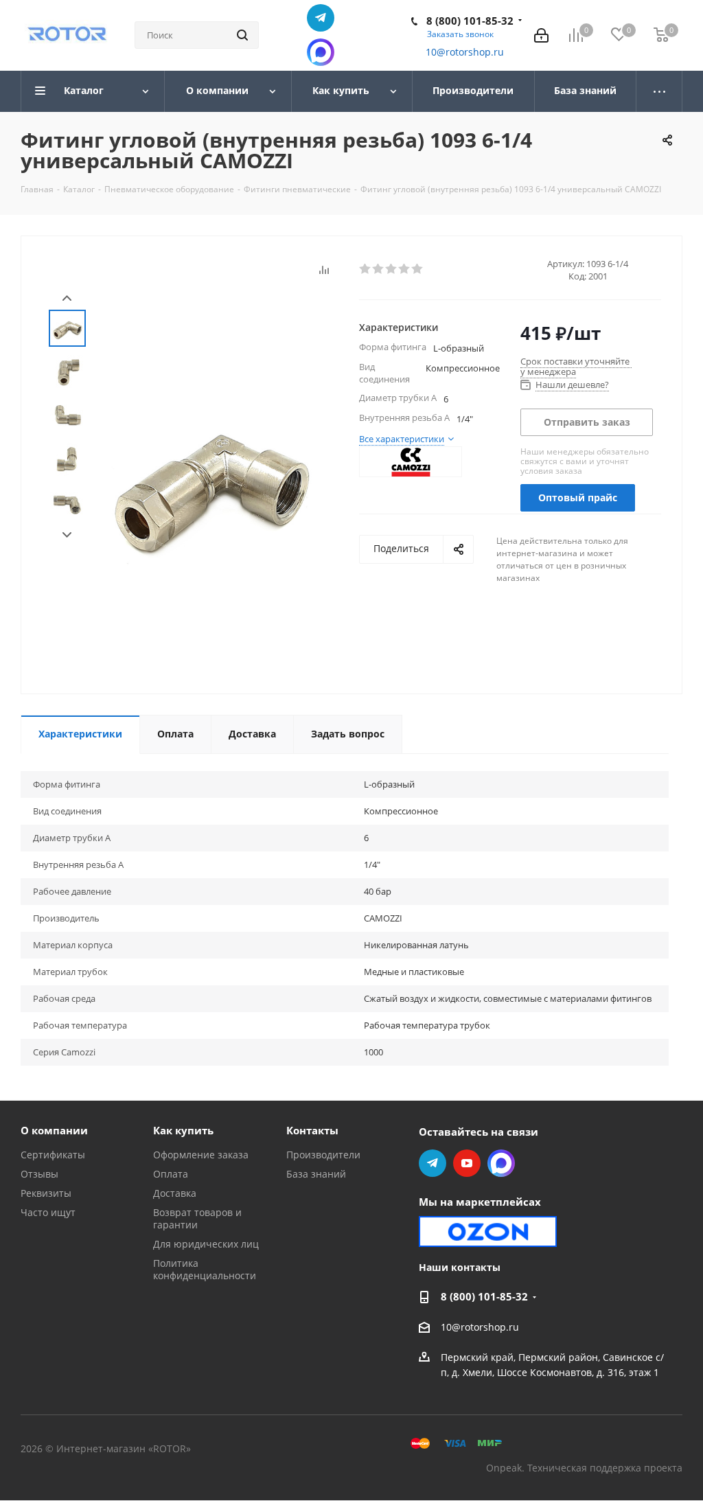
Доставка (174, 1193)
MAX (320, 52)
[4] (404, 269)
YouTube (467, 1163)
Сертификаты (53, 1154)
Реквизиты (46, 1193)
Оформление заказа (201, 1154)
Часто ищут (48, 1212)
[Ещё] (659, 91)
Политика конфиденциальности (204, 1269)
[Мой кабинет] (541, 35)
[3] (391, 269)
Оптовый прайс (577, 497)
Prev (67, 298)
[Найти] (242, 35)
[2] (378, 269)
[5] (417, 269)
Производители (323, 1154)
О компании (54, 1130)
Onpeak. (505, 1467)
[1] (365, 269)
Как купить (183, 1130)
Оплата (170, 1173)
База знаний (316, 1173)
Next (67, 535)
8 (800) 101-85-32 (470, 20)
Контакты (312, 1130)
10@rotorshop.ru (465, 51)
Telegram (320, 18)
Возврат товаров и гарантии (197, 1218)
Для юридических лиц (206, 1243)
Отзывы (39, 1173)
